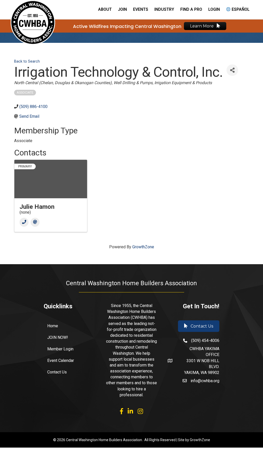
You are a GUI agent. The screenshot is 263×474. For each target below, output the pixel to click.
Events (140, 9)
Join (122, 9)
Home (52, 325)
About (105, 9)
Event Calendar (60, 360)
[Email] (35, 222)
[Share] (232, 70)
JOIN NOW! (57, 337)
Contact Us (57, 372)
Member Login (60, 349)
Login (214, 9)
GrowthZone (143, 246)
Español (240, 9)
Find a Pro (191, 9)
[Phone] (24, 222)
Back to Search (27, 61)
